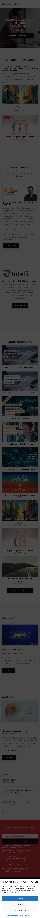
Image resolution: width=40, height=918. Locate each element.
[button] (37, 882)
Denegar (20, 904)
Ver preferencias (20, 910)
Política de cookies (14, 892)
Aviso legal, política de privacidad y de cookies (19, 915)
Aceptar (20, 899)
